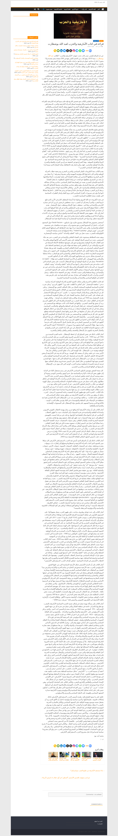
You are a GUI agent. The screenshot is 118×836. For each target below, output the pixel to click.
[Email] (58, 50)
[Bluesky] (64, 50)
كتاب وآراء (84, 9)
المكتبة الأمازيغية (58, 9)
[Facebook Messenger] (83, 50)
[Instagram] (73, 50)
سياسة (101, 41)
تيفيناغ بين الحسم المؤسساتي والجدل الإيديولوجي (26, 58)
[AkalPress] (103, 9)
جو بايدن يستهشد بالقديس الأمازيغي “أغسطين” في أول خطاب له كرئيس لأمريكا (65, 778)
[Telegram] (77, 50)
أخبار (99, 9)
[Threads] (67, 50)
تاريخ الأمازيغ (75, 9)
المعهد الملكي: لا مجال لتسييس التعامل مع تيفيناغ (26, 54)
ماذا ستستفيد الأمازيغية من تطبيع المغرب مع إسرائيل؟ (87, 770)
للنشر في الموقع (98, 821)
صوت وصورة (49, 9)
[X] (70, 50)
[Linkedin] (61, 50)
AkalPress (89, 46)
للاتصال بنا (100, 824)
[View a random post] (35, 9)
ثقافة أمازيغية (67, 9)
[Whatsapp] (80, 50)
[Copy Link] (55, 50)
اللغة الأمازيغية (92, 9)
